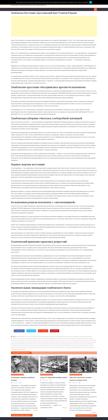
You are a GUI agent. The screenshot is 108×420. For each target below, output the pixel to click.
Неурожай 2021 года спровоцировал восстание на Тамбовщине (63, 342)
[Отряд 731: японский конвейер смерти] (54, 364)
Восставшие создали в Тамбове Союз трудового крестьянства (25, 338)
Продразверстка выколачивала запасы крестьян (74, 343)
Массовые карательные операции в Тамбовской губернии (34, 342)
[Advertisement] (54, 26)
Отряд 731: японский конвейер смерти (53, 377)
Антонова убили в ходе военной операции (26, 336)
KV (21, 382)
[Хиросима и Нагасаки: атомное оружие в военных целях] (83, 364)
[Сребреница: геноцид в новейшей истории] (24, 364)
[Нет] (106, 2)
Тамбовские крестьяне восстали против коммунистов (28, 347)
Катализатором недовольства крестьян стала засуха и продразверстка (65, 340)
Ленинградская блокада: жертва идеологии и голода (87, 415)
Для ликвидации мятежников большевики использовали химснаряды (58, 338)
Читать (35, 410)
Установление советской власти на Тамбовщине (69, 347)
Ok (90, 2)
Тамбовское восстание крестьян (49, 347)
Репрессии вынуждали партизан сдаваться (42, 345)
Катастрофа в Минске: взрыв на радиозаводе (23, 415)
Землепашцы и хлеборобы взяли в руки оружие (36, 340)
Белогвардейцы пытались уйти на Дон (46, 336)
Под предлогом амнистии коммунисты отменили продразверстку (47, 343)
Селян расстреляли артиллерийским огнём (63, 345)
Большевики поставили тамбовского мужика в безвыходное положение (73, 336)
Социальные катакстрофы (17, 374)
